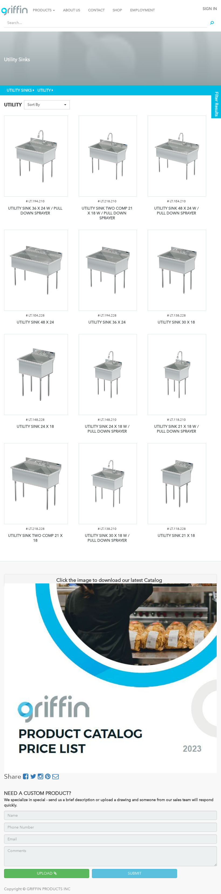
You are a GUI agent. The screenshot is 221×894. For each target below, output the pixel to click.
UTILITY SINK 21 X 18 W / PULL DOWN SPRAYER (176, 429)
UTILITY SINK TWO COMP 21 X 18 (35, 538)
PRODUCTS (42, 10)
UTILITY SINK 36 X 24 (107, 322)
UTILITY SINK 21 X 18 (176, 535)
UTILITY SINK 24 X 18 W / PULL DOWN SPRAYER (107, 429)
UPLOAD (45, 873)
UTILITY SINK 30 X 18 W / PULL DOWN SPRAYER (107, 538)
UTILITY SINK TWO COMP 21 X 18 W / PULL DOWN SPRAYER (107, 213)
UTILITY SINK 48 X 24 (35, 322)
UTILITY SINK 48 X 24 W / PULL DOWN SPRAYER (176, 210)
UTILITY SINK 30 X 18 (176, 322)
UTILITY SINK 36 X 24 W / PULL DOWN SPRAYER (35, 210)
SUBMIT (134, 873)
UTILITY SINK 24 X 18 (35, 426)
